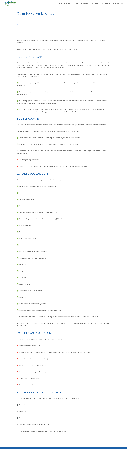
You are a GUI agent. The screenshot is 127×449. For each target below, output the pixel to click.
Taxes (31, 17)
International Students (23, 17)
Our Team (75, 3)
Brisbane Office (105, 3)
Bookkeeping (94, 3)
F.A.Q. (122, 3)
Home (60, 3)
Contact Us (115, 3)
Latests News (84, 3)
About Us (67, 3)
